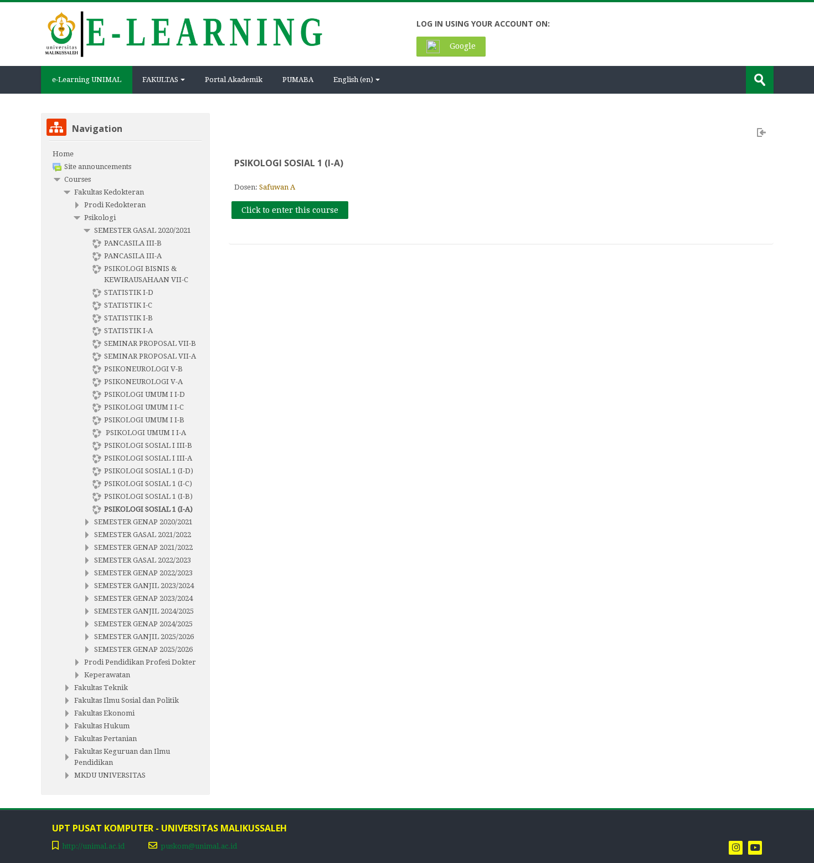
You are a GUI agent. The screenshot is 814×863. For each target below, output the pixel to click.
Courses (77, 179)
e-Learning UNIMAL (86, 79)
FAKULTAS (160, 79)
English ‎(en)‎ (353, 79)
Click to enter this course (289, 210)
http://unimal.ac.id (93, 846)
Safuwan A (277, 187)
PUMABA (297, 79)
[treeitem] (125, 154)
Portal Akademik (233, 79)
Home (63, 154)
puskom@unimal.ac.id (199, 846)
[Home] (183, 33)
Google (461, 46)
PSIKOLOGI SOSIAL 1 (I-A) (288, 163)
